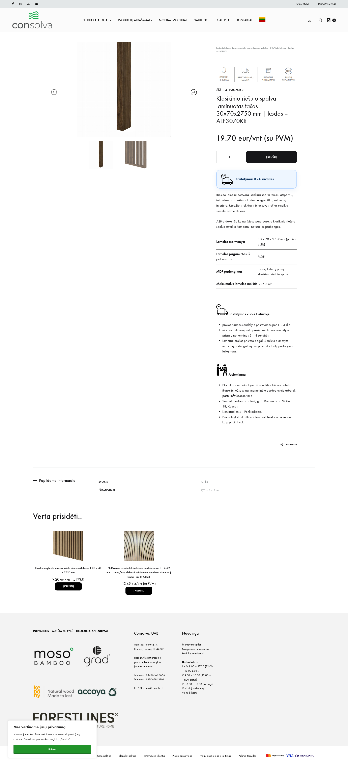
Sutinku (52, 749)
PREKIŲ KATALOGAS (96, 20)
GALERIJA (223, 20)
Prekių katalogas (223, 48)
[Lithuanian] (262, 20)
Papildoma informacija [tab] (57, 480)
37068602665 (156, 675)
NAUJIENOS (202, 20)
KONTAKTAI (244, 20)
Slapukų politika (127, 756)
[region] (52, 739)
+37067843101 (302, 4)
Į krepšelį (271, 157)
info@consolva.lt (326, 4)
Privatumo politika (101, 756)
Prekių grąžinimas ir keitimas (215, 756)
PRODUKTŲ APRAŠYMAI (134, 20)
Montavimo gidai (191, 644)
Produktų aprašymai (193, 653)
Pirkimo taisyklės (247, 756)
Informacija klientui (154, 756)
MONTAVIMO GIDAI (173, 20)
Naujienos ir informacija (195, 649)
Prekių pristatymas (182, 756)
